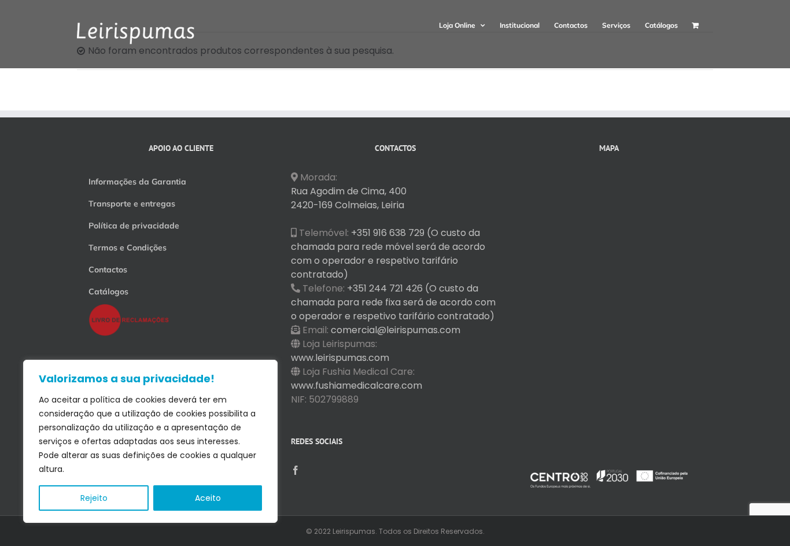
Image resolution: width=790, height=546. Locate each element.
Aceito (208, 498)
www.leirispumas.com (340, 357)
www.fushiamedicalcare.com (356, 385)
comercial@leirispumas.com (395, 330)
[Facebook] (295, 470)
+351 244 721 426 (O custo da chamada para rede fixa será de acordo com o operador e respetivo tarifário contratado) (393, 302)
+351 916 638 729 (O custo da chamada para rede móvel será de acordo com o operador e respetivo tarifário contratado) (388, 253)
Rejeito (94, 498)
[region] (150, 441)
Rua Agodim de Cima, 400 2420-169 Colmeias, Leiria (349, 198)
